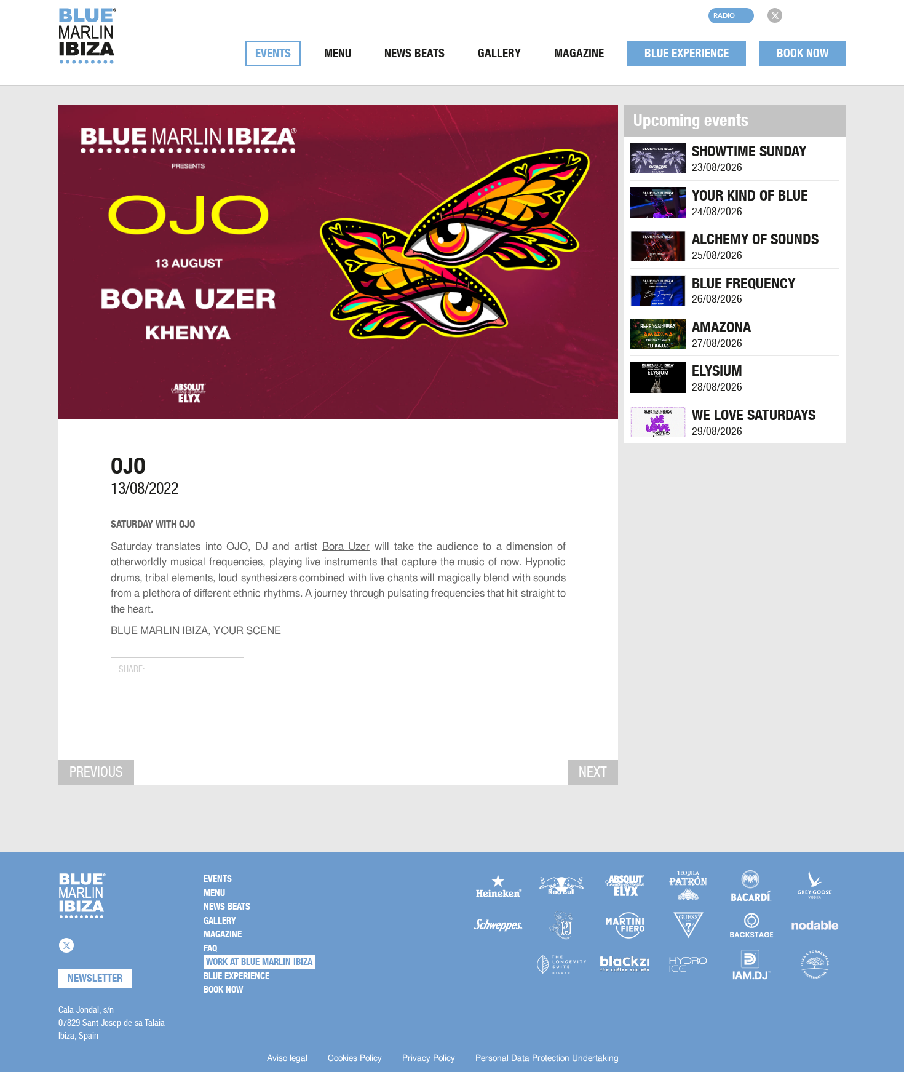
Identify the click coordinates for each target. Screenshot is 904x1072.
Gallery (499, 53)
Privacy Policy (428, 1058)
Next (593, 772)
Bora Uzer (346, 546)
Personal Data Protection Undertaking (547, 1058)
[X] (775, 15)
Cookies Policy (355, 1058)
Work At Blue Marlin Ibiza (259, 961)
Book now (802, 53)
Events (273, 53)
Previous (96, 772)
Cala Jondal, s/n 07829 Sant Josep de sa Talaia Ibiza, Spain (111, 1022)
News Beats (414, 53)
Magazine (579, 53)
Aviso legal (287, 1058)
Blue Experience (686, 53)
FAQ (210, 948)
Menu (337, 53)
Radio (724, 15)
